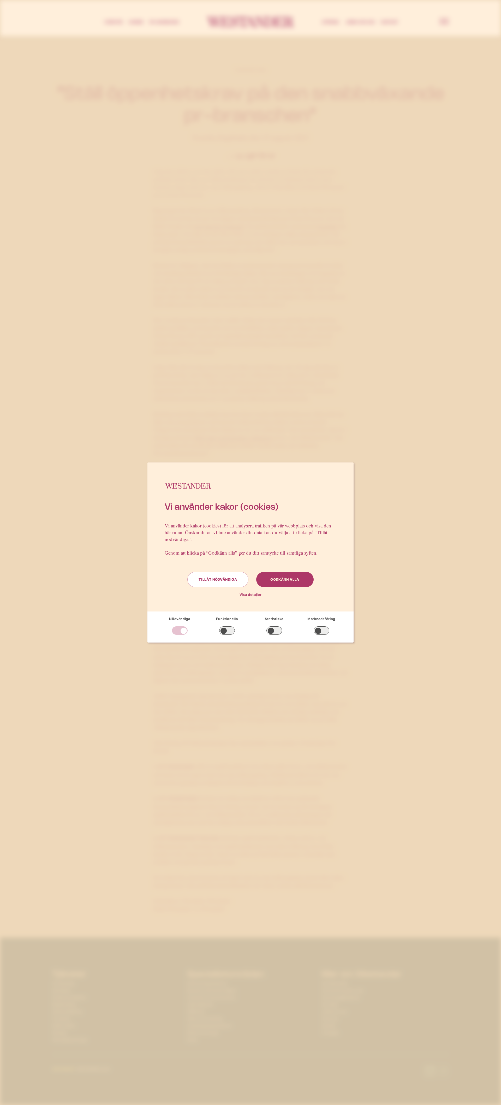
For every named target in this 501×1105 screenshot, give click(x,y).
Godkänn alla (284, 579)
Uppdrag (330, 22)
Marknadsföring (321, 619)
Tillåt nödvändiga (218, 579)
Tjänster (113, 22)
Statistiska (274, 619)
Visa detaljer (250, 594)
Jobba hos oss (360, 22)
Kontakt (390, 22)
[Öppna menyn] (444, 22)
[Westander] (250, 22)
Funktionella (227, 619)
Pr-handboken (164, 22)
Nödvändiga (179, 619)
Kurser (136, 22)
